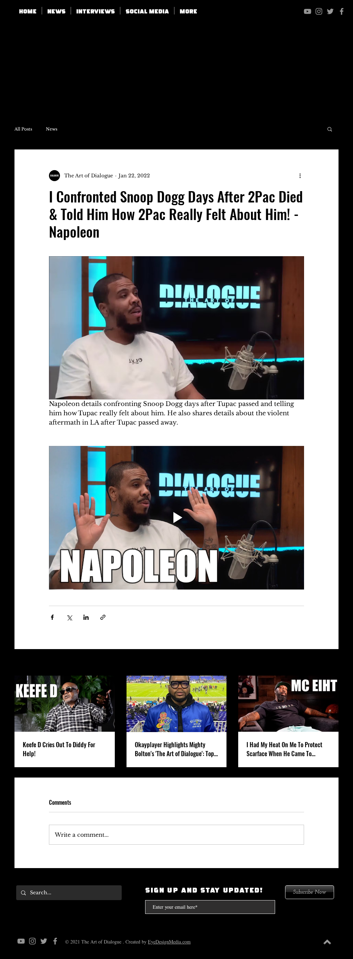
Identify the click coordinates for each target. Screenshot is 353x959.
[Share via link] (103, 617)
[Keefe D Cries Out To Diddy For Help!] (64, 704)
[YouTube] (307, 11)
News (51, 129)
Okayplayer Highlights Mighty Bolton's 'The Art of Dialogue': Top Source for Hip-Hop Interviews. (174, 749)
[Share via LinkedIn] (86, 617)
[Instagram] (318, 11)
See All (330, 663)
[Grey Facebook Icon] (341, 11)
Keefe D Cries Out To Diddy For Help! (59, 749)
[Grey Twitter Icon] (330, 11)
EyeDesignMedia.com (169, 941)
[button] (147, 10)
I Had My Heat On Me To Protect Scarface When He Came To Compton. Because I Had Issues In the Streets (286, 749)
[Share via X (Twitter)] (69, 617)
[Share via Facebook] (52, 617)
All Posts (23, 129)
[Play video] (176, 517)
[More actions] (300, 175)
